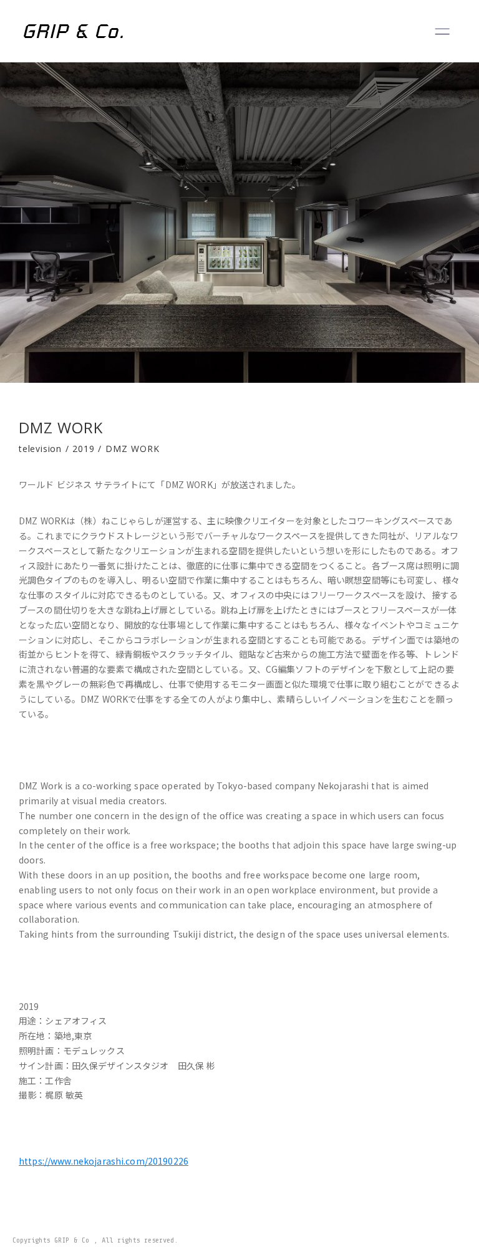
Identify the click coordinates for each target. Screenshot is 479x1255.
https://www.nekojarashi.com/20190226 (103, 1161)
